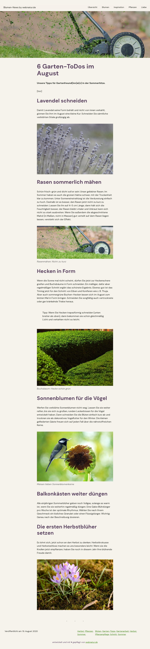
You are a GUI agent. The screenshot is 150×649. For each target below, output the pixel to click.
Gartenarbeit (122, 631)
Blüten (98, 631)
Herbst (80, 631)
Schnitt (113, 634)
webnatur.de (92, 642)
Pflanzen (89, 631)
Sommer (81, 634)
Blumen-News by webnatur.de (20, 7)
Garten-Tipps (108, 631)
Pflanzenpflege (102, 634)
